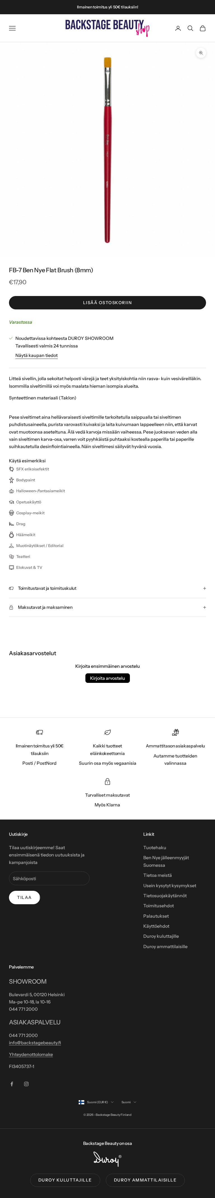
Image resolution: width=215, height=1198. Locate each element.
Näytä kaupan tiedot (36, 355)
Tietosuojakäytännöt (165, 895)
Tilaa (24, 897)
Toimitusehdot (158, 905)
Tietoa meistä (157, 875)
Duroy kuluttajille (161, 936)
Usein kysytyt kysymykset (169, 885)
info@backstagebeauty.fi (35, 1042)
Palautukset (156, 916)
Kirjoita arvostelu (107, 678)
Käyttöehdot (156, 926)
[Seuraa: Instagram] (26, 1084)
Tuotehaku (154, 847)
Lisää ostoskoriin (107, 302)
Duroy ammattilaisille (165, 946)
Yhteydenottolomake (31, 1054)
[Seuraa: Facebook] (12, 1084)
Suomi (126, 1102)
